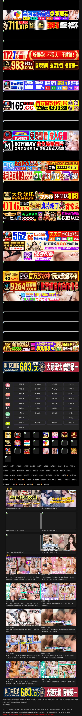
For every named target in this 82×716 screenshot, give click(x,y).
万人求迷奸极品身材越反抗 (15, 552)
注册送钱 (46, 466)
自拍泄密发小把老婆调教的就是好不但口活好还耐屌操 (23, 630)
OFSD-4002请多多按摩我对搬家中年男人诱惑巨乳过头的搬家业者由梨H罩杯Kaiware (58, 578)
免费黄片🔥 (39, 484)
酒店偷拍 (48, 470)
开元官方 (28, 479)
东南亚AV (71, 394)
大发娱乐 (41, 475)
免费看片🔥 (65, 475)
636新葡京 (73, 475)
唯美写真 (54, 413)
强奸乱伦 (37, 384)
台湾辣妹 (21, 394)
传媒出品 (21, 418)
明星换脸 (37, 408)
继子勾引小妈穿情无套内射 (15, 530)
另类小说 (21, 427)
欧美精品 (54, 384)
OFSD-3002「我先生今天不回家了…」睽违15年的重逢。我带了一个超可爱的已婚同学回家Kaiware (22, 683)
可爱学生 (54, 403)
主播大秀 (55, 470)
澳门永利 (32, 466)
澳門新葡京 (49, 475)
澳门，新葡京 (52, 479)
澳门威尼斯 (6, 484)
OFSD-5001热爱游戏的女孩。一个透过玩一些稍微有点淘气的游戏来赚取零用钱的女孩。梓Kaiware (22, 579)
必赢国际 (5, 470)
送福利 (60, 466)
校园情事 (37, 423)
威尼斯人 (5, 466)
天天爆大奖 (36, 479)
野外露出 (71, 398)
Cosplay (54, 389)
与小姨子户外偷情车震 (49, 508)
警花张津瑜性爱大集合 (49, 530)
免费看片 (60, 479)
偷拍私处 (5, 475)
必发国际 (26, 475)
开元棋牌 (18, 466)
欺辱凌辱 (21, 398)
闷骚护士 (71, 408)
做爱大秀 (67, 479)
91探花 (38, 398)
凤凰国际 (12, 470)
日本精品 (37, 389)
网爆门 (71, 413)
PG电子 (39, 466)
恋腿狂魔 (71, 403)
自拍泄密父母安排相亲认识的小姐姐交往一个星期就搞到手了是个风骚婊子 (58, 630)
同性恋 (71, 418)
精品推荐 (21, 384)
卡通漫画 (21, 413)
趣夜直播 (12, 475)
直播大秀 (74, 479)
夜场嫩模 (19, 475)
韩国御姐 (37, 394)
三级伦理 (21, 389)
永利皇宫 (57, 475)
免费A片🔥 (22, 484)
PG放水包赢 (20, 470)
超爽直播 (35, 470)
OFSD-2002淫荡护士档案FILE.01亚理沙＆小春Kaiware (58, 604)
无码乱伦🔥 (21, 479)
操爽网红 (28, 470)
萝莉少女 (71, 384)
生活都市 (21, 423)
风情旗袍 (21, 408)
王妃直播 (62, 470)
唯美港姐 (54, 394)
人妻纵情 (54, 423)
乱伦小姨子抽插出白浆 (49, 552)
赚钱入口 (46, 484)
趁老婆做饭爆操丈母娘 (14, 508)
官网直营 (26, 466)
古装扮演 (21, 403)
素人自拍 (71, 389)
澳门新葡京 (34, 475)
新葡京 (66, 466)
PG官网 (12, 466)
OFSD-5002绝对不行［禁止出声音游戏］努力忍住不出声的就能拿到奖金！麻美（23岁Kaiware (22, 604)
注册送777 (53, 466)
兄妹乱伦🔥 (30, 484)
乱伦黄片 (69, 470)
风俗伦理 (71, 423)
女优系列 (37, 403)
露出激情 (37, 413)
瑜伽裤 (54, 408)
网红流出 (54, 398)
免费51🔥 (13, 479)
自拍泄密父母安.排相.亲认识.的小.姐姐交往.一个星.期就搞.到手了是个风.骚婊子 (58, 656)
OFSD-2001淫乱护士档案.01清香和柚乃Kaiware (58, 682)
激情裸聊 (5, 479)
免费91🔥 (14, 484)
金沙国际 (43, 479)
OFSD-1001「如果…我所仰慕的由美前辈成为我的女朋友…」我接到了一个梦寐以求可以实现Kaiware (23, 657)
